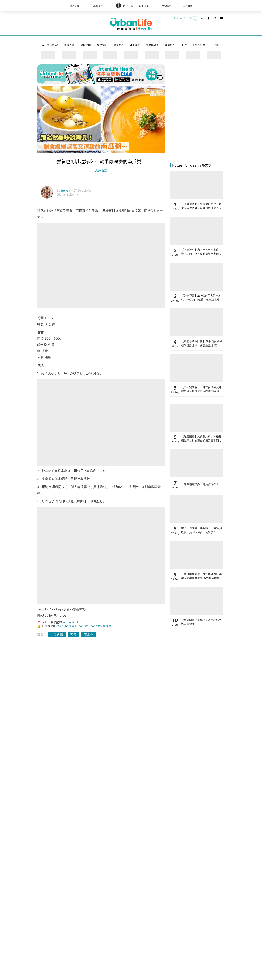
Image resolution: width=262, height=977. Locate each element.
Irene (65, 190)
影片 (184, 44)
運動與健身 (152, 44)
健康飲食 (135, 44)
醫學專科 (102, 44)
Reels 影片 (199, 44)
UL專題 (216, 44)
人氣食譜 (101, 170)
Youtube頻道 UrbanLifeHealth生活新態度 (84, 626)
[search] (202, 18)
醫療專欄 (86, 44)
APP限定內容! (50, 44)
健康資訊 (69, 44)
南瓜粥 (89, 634)
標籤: (42, 634)
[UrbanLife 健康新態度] (131, 24)
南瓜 (73, 634)
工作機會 (187, 5)
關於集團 (74, 5)
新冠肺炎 (170, 44)
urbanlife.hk (71, 622)
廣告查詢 (166, 5)
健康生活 (118, 44)
